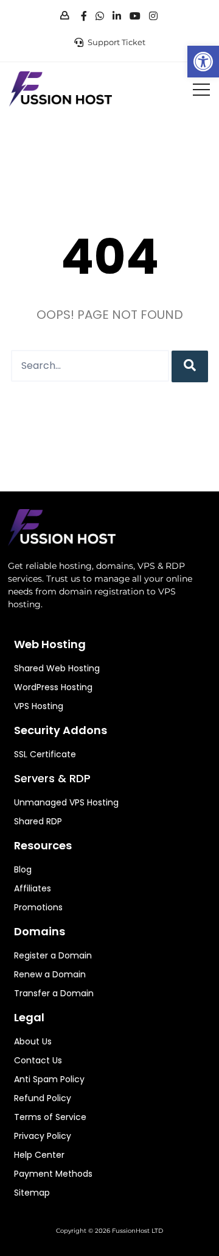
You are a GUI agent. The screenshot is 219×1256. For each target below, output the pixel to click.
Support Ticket (116, 42)
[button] (203, 61)
